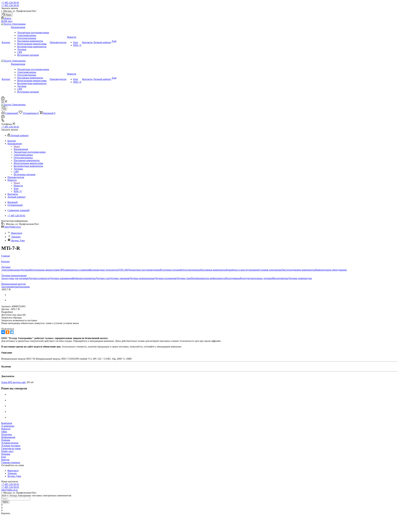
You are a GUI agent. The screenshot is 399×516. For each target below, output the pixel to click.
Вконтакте (16, 233)
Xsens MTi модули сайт (13, 382)
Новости (71, 37)
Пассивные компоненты (30, 41)
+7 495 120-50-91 (10, 2)
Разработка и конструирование (242, 270)
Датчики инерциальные (142, 278)
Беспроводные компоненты (31, 46)
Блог (75, 42)
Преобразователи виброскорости (208, 278)
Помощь (5, 440)
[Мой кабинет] (3, 98)
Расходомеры (233, 278)
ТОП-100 (123, 270)
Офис (4, 431)
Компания (6, 423)
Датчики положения (165, 278)
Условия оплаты (9, 442)
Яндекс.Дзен (18, 240)
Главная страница (10, 462)
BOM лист (6, 21)
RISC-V (77, 45)
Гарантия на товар (11, 448)
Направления (18, 27)
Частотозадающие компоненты (298, 270)
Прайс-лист (7, 451)
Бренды (5, 459)
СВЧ (19, 52)
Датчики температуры (300, 278)
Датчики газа (103, 278)
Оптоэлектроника (26, 38)
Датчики (21, 49)
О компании (7, 426)
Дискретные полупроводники (33, 32)
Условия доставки (10, 445)
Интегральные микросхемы (32, 43)
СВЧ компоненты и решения (74, 270)
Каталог (6, 42)
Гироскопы (24, 286)
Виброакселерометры (84, 278)
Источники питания (28, 55)
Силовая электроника (270, 270)
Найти (5, 502)
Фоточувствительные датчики (256, 278)
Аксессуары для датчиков (15, 278)
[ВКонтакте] (3, 332)
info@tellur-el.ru (12, 226)
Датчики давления (119, 278)
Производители (58, 42)
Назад (17, 146)
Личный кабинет (102, 42)
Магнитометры (280, 278)
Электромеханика (26, 35)
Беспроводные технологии (103, 270)
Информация (8, 437)
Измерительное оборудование (331, 270)
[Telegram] (12, 332)
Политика (6, 434)
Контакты (87, 42)
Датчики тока (183, 278)
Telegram (15, 236)
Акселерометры (9, 286)
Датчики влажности (39, 278)
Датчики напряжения (61, 278)
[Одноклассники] (7, 332)
